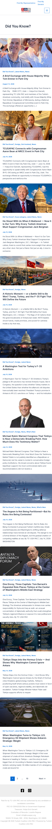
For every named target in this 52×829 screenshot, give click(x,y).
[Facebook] (22, 790)
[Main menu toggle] (47, 10)
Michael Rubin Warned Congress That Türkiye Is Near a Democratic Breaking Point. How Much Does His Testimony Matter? (27, 439)
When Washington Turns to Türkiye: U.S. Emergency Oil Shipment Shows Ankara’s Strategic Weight (24, 738)
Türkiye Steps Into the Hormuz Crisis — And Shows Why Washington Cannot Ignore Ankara (26, 662)
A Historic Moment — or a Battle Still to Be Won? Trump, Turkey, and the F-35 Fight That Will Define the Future (27, 296)
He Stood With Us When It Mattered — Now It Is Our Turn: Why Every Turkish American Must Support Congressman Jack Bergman (27, 224)
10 (27, 778)
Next (42, 778)
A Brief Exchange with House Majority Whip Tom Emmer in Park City (26, 77)
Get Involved (26, 144)
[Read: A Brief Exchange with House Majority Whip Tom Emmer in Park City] (26, 53)
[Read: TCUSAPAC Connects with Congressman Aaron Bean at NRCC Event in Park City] (26, 125)
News (27, 72)
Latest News (19, 72)
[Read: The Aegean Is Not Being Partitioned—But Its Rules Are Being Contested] (26, 488)
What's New (30, 432)
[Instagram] (30, 790)
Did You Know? (8, 72)
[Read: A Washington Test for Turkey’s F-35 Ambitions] (26, 343)
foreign (17, 144)
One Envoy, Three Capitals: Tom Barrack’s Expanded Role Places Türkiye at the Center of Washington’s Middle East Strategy (26, 587)
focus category (20, 217)
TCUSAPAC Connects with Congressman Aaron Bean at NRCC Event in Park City (24, 150)
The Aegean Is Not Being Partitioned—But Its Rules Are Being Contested (27, 513)
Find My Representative (26, 3)
